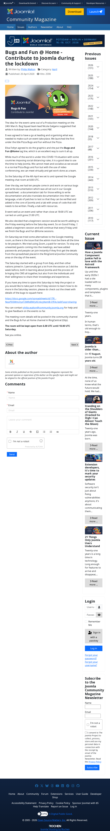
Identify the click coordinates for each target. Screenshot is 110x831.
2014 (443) (90, 178)
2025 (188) (90, 77)
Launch (94, 12)
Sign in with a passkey (94, 636)
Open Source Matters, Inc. (52, 820)
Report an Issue (59, 806)
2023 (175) (90, 97)
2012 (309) (90, 199)
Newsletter (47, 27)
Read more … (94, 304)
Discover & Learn (49, 3)
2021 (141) (90, 117)
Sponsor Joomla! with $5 (85, 803)
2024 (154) (90, 87)
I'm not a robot (95, 724)
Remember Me (94, 623)
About (60, 27)
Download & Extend (27, 3)
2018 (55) (90, 138)
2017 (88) (90, 148)
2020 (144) (90, 128)
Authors (32, 27)
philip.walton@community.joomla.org (43, 307)
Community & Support (71, 3)
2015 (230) (90, 168)
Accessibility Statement (24, 803)
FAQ (69, 27)
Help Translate (41, 806)
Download (74, 12)
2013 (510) (90, 189)
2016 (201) (90, 158)
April (54, 69)
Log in (93, 648)
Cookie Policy (63, 803)
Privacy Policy (95, 761)
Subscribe (92, 767)
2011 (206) (90, 209)
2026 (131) (90, 66)
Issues (20, 27)
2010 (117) (90, 219)
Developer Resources (95, 3)
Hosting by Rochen (55, 829)
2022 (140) (90, 107)
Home (10, 27)
